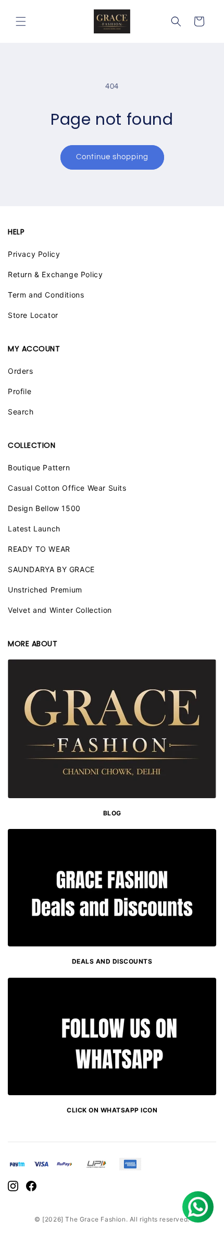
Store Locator (33, 315)
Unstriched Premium (45, 589)
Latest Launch (34, 528)
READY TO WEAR (39, 548)
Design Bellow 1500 (44, 508)
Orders (20, 370)
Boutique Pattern (39, 467)
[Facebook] (31, 1188)
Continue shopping (112, 157)
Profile (19, 391)
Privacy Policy (34, 254)
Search (21, 411)
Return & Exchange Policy (55, 274)
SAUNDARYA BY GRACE (51, 569)
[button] (20, 21)
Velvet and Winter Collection (60, 610)
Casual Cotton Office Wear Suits (67, 487)
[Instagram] (13, 1188)
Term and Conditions (46, 294)
